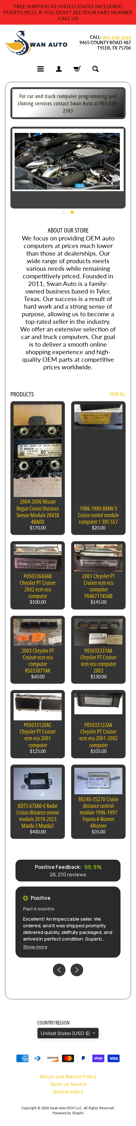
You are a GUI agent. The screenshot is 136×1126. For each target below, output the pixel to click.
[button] (35, 946)
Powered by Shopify (68, 1113)
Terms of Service (68, 1084)
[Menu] (40, 69)
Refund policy (68, 1091)
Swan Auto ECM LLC (66, 1108)
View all (118, 393)
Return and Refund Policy (68, 1076)
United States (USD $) (65, 1033)
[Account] (59, 69)
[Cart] (77, 69)
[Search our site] (95, 69)
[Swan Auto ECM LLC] (36, 43)
